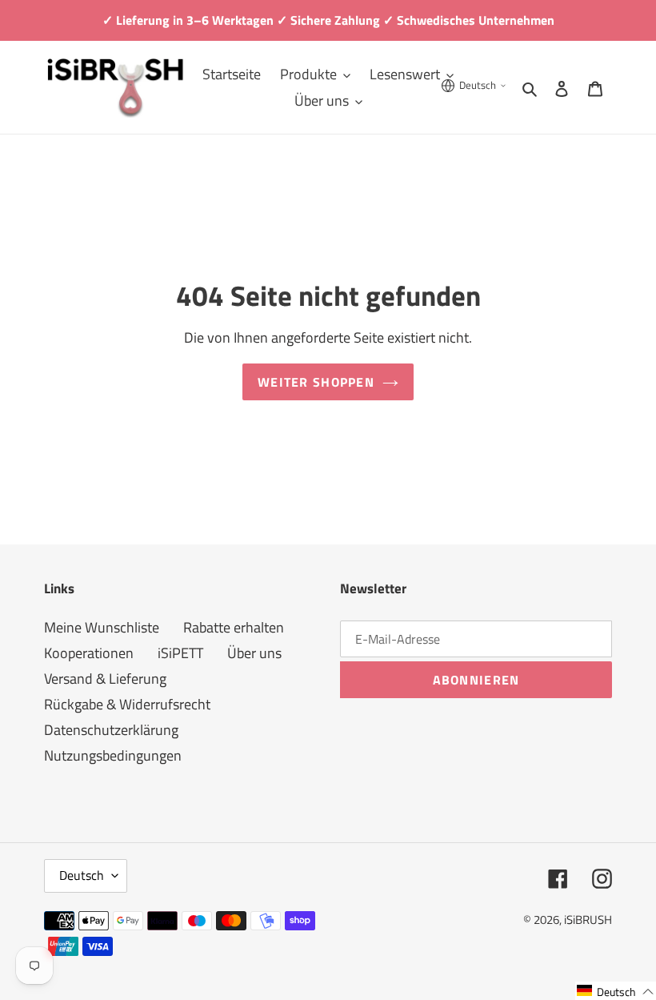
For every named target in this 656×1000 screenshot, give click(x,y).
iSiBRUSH (588, 919)
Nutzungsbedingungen (113, 755)
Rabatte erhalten (233, 627)
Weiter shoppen (316, 382)
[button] (615, 991)
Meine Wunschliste (101, 627)
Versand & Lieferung (105, 678)
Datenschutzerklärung (111, 730)
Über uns (254, 653)
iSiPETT (180, 653)
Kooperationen (89, 653)
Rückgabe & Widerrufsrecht (127, 704)
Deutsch (81, 875)
